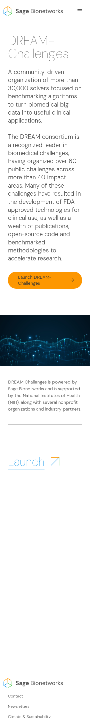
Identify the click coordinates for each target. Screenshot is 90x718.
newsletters (19, 706)
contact (15, 696)
